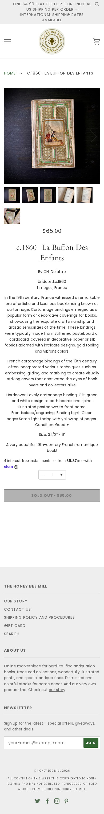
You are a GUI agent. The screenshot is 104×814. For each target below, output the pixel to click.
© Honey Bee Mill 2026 (52, 770)
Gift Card (15, 625)
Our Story (15, 601)
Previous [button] (13, 136)
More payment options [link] (52, 524)
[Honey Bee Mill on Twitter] (38, 801)
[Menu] (7, 41)
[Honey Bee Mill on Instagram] (57, 801)
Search (11, 634)
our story (57, 689)
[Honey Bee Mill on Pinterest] (66, 801)
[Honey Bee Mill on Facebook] (47, 801)
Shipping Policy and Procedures (39, 617)
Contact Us (17, 609)
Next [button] (90, 136)
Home (10, 73)
